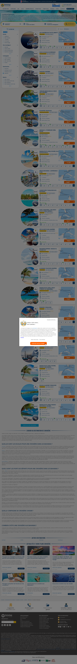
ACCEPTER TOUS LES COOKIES (38, 343)
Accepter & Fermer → (51, 319)
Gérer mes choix (34, 339)
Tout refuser (42, 339)
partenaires (35, 328)
